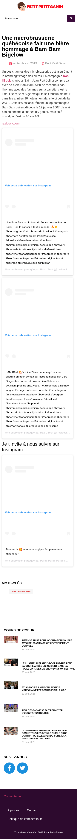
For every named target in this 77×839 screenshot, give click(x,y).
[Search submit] (71, 18)
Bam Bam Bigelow (21, 591)
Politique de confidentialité (25, 819)
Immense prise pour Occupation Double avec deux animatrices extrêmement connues (47, 643)
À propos (13, 810)
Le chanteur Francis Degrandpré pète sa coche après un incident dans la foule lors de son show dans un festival (48, 666)
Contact (32, 810)
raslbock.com (10, 123)
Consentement (13, 796)
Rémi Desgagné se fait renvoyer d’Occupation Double (42, 711)
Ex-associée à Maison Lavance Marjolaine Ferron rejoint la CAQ (44, 688)
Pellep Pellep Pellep (52, 560)
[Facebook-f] (9, 768)
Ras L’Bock (46, 269)
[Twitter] (22, 768)
